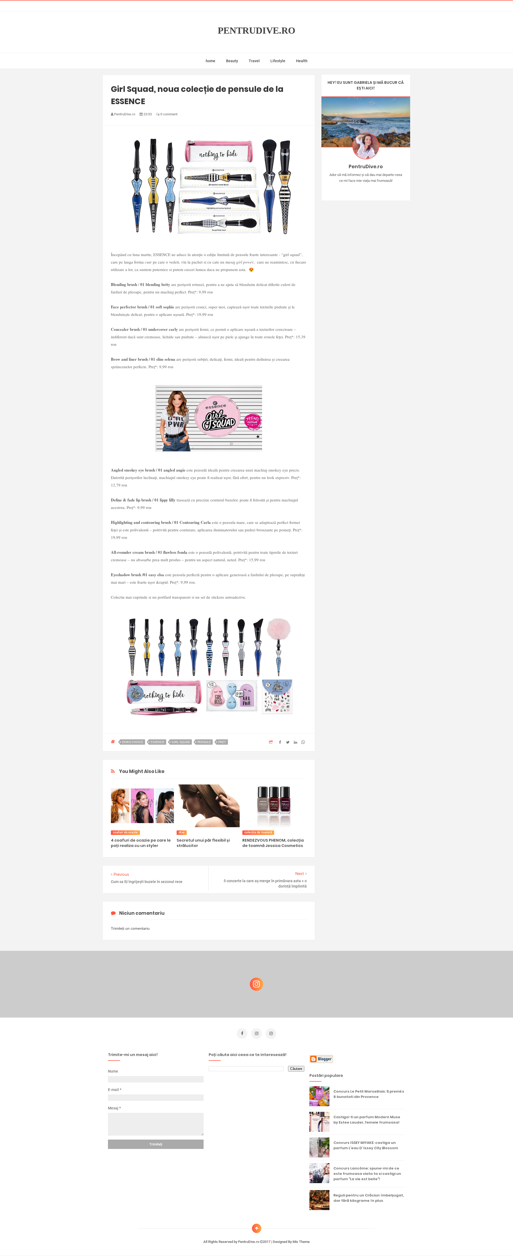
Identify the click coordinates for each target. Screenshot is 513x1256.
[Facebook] (381, 189)
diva (182, 832)
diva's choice (132, 742)
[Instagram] (350, 189)
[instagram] (256, 1033)
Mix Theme (301, 1242)
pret (222, 742)
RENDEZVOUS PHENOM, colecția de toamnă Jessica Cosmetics (273, 843)
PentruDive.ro (256, 30)
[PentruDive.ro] (373, 189)
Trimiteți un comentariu (130, 928)
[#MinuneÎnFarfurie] (358, 189)
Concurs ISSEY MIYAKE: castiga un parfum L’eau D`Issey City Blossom (365, 1145)
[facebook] (242, 1033)
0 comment (168, 114)
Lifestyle (277, 61)
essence (157, 742)
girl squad (181, 742)
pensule (204, 742)
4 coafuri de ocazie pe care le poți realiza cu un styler (141, 843)
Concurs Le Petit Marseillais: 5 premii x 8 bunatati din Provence (368, 1094)
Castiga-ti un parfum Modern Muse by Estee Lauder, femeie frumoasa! (366, 1119)
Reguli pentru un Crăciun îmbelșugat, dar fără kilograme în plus (368, 1198)
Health (302, 61)
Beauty (232, 61)
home (210, 61)
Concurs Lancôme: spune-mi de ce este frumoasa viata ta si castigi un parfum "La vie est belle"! (367, 1174)
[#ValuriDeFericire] (365, 189)
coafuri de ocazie (125, 832)
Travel (254, 61)
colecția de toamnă (258, 832)
